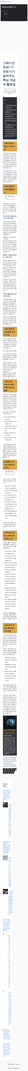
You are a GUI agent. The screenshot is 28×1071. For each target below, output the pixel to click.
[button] (2, 19)
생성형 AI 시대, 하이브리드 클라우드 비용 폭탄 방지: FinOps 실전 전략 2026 (6, 1034)
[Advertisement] (14, 38)
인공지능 (11, 772)
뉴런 (8, 244)
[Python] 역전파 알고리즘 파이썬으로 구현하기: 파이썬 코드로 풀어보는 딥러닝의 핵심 (10, 759)
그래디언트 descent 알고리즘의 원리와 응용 (11, 121)
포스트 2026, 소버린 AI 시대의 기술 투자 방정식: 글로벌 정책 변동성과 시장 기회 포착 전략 (10, 1008)
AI (9, 57)
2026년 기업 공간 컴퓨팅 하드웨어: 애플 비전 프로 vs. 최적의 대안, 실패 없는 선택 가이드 (10, 820)
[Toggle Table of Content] (4, 103)
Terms (17, 1064)
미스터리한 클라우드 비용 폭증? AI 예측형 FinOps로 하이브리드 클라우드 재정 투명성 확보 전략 (11, 902)
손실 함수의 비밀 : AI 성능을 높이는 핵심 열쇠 (9, 765)
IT (6, 769)
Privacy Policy (11, 1064)
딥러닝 (6, 172)
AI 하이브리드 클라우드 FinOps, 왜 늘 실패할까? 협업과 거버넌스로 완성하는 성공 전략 (7, 847)
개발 (10, 769)
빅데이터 (5, 772)
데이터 (7, 771)
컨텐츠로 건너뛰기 (6, 1)
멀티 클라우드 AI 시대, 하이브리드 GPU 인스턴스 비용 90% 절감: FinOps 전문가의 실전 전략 (7, 1050)
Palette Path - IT (9, 6)
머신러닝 (13, 171)
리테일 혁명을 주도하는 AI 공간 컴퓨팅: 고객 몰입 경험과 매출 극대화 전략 (9, 961)
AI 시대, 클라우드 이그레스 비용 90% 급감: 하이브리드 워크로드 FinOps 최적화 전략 (7, 925)
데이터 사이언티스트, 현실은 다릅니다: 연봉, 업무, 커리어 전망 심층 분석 (7, 795)
